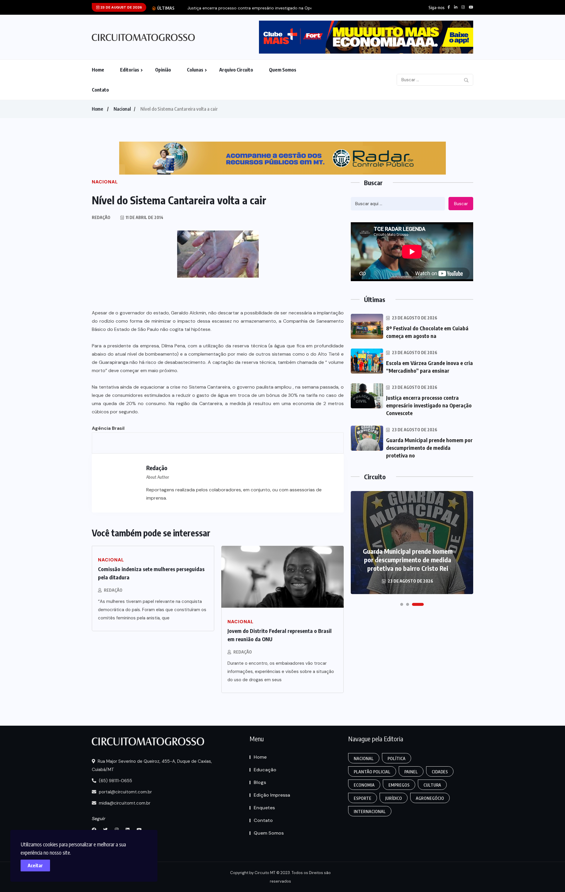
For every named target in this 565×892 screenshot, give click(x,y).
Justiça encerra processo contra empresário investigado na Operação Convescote (429, 405)
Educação (265, 770)
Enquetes (264, 808)
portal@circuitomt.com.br (125, 792)
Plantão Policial (372, 771)
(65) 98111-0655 (115, 781)
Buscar (461, 204)
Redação (113, 590)
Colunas (195, 70)
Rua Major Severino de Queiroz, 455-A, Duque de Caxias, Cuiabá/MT (152, 765)
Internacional (370, 811)
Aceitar (35, 865)
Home (98, 70)
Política (397, 758)
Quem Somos (282, 70)
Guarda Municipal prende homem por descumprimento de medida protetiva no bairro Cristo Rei (408, 559)
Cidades (440, 771)
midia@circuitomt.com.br (124, 803)
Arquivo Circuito (236, 70)
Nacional (122, 109)
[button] (401, 604)
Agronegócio (430, 798)
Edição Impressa (272, 795)
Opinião (163, 70)
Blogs (260, 782)
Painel (411, 771)
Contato (100, 90)
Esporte (362, 798)
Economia (364, 784)
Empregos (399, 784)
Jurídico (393, 798)
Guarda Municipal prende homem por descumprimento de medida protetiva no (429, 448)
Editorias (129, 70)
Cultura (432, 784)
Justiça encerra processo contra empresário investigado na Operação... (257, 8)
